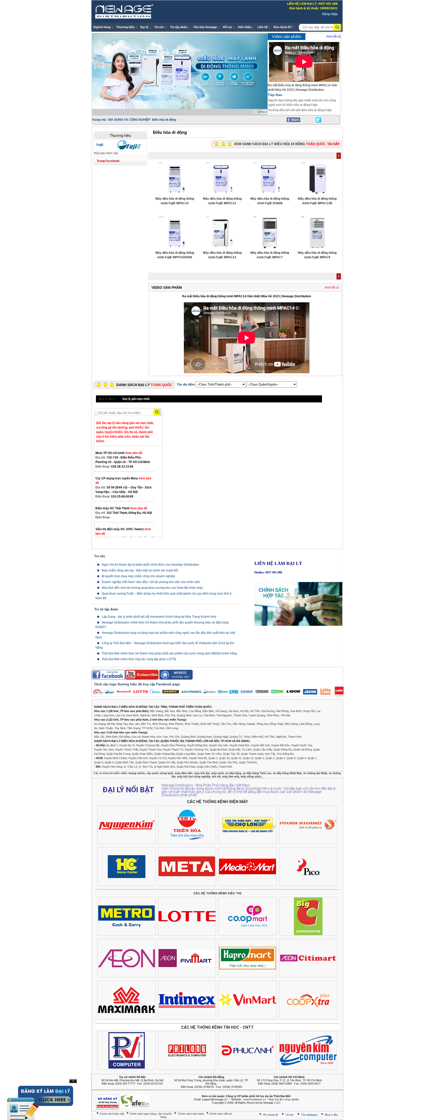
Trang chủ (99, 119)
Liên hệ (262, 27)
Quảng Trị (236, 736)
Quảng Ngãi (220, 736)
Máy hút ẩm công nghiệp (284, 1099)
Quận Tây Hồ (231, 753)
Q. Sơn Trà (145, 766)
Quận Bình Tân (124, 762)
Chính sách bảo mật (112, 1113)
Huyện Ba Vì (127, 745)
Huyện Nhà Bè (198, 758)
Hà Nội (244, 711)
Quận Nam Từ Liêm (209, 753)
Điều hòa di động (164, 119)
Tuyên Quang (256, 715)
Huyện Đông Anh (197, 745)
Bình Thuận (192, 723)
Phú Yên (174, 736)
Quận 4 (280, 758)
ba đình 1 (112, 745)
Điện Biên (208, 711)
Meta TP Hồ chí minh (118, 453)
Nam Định (132, 715)
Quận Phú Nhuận (187, 762)
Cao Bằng (195, 711)
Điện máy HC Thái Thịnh (121, 508)
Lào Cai (120, 715)
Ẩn (73, 1081)
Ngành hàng (102, 27)
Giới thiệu (245, 27)
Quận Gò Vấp (166, 762)
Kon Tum (162, 736)
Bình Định (112, 736)
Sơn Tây (270, 753)
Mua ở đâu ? (107, 399)
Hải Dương (268, 711)
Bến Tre (146, 723)
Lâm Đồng (305, 723)
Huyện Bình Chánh (115, 758)
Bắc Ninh (181, 711)
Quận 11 (236, 758)
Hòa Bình (295, 711)
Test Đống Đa (285, 753)
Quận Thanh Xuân (252, 753)
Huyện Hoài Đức (240, 745)
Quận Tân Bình (208, 762)
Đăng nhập (330, 14)
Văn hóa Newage (205, 27)
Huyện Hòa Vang (112, 766)
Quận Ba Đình (218, 749)
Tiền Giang (133, 728)
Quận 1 (213, 758)
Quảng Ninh (184, 715)
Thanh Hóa (294, 736)
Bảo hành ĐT (283, 27)
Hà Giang (221, 711)
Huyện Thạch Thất (126, 749)
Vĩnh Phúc (273, 715)
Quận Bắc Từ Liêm (240, 749)
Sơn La (197, 715)
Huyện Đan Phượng (173, 745)
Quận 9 (109, 762)
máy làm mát (230, 776)
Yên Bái (285, 715)
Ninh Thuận (106, 728)
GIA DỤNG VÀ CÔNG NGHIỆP (129, 119)
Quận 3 (270, 758)
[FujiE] (129, 149)
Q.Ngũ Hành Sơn (164, 766)
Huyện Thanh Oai (150, 749)
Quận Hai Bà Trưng (118, 753)
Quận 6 (301, 758)
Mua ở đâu (331, 1114)
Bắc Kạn (170, 711)
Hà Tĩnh (255, 711)
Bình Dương (159, 723)
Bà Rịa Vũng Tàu (117, 723)
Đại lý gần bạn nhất (136, 399)
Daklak (251, 723)
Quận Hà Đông (302, 749)
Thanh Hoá (240, 715)
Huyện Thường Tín (196, 749)
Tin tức (159, 27)
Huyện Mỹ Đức (280, 745)
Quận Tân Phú (228, 762)
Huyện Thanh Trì (172, 749)
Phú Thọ (170, 715)
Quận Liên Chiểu (207, 766)
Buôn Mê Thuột (209, 723)
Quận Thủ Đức (248, 762)
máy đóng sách (251, 776)
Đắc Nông (239, 723)
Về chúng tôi (270, 1114)
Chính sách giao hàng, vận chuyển (151, 1113)
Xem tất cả (333, 36)
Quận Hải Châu (186, 766)
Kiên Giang (291, 723)
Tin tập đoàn (178, 27)
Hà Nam (234, 711)
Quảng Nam (204, 736)
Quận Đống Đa (283, 749)
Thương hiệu (125, 27)
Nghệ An (145, 715)
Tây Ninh (120, 728)
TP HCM (147, 728)
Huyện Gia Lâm (218, 745)
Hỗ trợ (227, 27)
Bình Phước (176, 723)
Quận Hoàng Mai (164, 753)
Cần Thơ (226, 723)
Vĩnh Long (172, 728)
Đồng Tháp (276, 723)
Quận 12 (248, 758)
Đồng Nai (262, 723)
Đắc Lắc (99, 736)
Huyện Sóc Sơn (104, 749)
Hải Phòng (282, 711)
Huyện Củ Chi (157, 758)
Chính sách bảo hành (191, 1113)
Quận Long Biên (186, 753)
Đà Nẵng (124, 736)
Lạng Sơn (108, 715)
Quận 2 (259, 758)
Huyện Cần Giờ (138, 758)
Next (264, 112)
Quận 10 (224, 758)
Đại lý (144, 27)
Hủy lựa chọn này (106, 153)
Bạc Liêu (134, 723)
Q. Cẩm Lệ (130, 766)
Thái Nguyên (224, 715)
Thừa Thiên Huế (253, 736)
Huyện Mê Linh (260, 745)
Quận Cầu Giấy (262, 749)
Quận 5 (291, 758)
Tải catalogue (309, 1114)
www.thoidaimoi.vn (254, 1099)
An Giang (99, 723)
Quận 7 (312, 758)
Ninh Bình (158, 715)
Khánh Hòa (148, 736)
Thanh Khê (225, 766)
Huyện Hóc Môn (178, 758)
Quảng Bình (188, 736)
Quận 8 (98, 762)
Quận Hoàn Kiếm (142, 753)
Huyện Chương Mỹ (147, 745)
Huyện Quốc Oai (301, 745)
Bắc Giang (156, 711)
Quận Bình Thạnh (146, 762)
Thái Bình (209, 715)
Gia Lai (136, 736)
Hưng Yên (309, 711)
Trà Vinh (159, 728)
